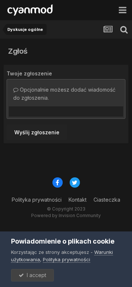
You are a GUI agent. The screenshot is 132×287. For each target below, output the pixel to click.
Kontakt (78, 199)
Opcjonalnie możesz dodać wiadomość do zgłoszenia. (64, 93)
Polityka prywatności (37, 199)
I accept (35, 275)
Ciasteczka (107, 199)
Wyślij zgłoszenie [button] (36, 132)
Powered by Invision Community (66, 215)
